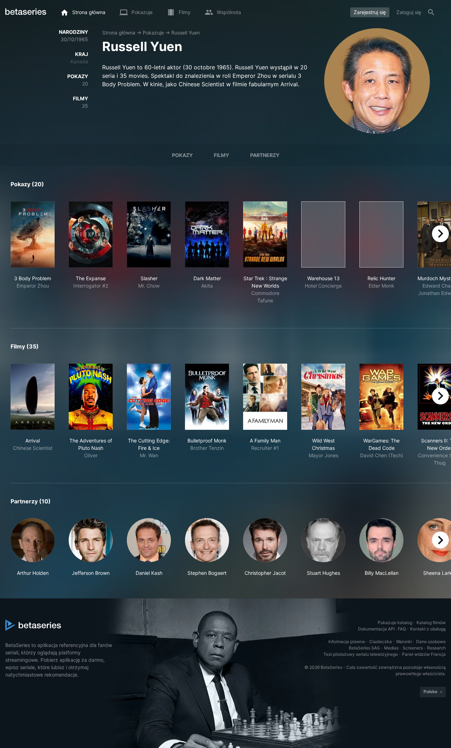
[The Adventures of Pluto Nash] (91, 397)
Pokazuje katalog (395, 622)
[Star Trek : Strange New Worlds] (265, 234)
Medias (391, 647)
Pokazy (182, 155)
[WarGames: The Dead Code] (381, 397)
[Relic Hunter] (381, 234)
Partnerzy (264, 155)
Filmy (221, 155)
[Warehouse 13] (323, 234)
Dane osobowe (431, 641)
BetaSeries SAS (364, 647)
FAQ (402, 628)
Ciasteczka (380, 641)
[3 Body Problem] (33, 234)
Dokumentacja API (376, 628)
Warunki (404, 641)
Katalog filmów (431, 622)
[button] (33, 547)
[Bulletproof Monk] (207, 397)
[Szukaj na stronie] (431, 12)
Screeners (413, 647)
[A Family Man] (265, 397)
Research (436, 647)
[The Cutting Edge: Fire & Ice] (149, 397)
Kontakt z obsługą (428, 628)
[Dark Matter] (207, 234)
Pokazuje (153, 33)
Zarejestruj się (370, 12)
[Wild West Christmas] (323, 397)
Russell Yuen (185, 33)
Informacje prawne (346, 641)
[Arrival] (33, 397)
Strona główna (118, 33)
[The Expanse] (91, 234)
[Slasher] (149, 234)
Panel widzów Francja (424, 654)
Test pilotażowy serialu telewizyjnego (360, 654)
